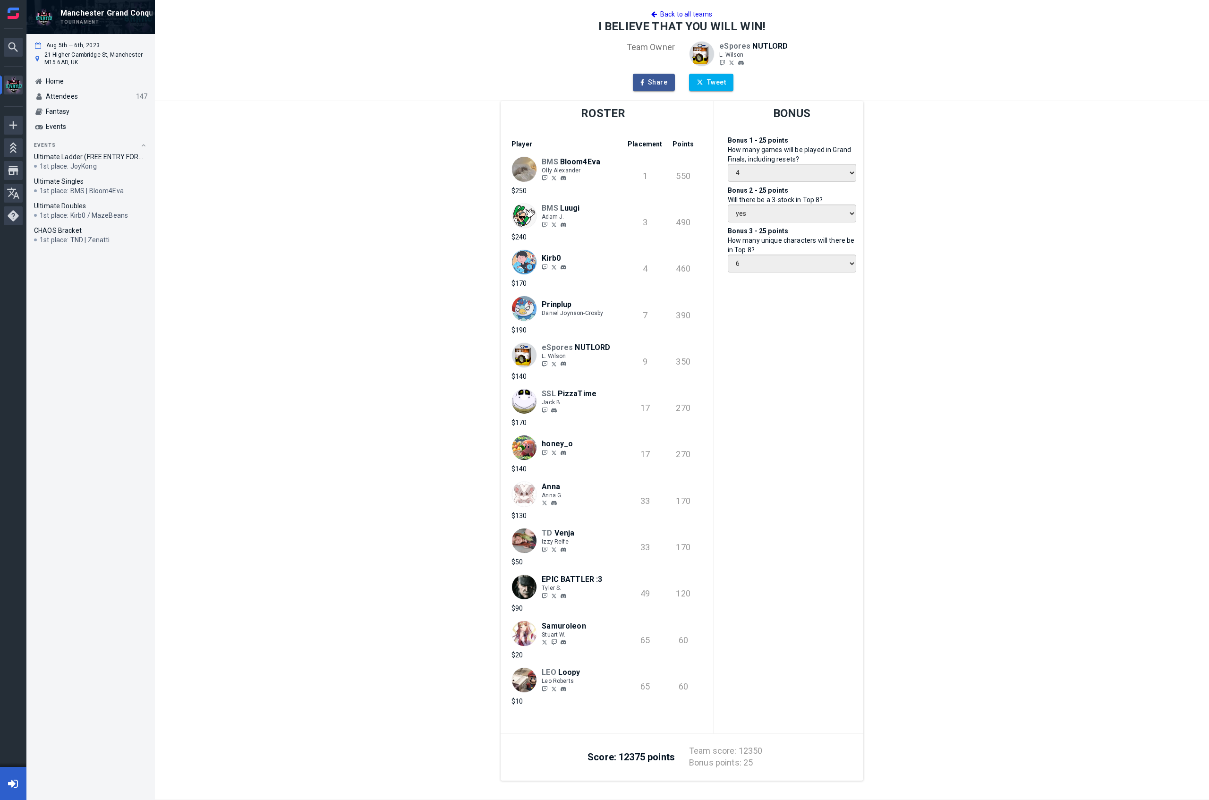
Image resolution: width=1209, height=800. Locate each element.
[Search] (13, 47)
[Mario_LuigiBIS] (554, 224)
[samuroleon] (544, 642)
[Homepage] (13, 13)
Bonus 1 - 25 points (758, 140)
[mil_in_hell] (544, 452)
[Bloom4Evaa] (554, 178)
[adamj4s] (563, 224)
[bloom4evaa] (563, 178)
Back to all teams (684, 14)
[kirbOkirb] (544, 267)
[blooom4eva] (544, 178)
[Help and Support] (13, 215)
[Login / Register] (13, 783)
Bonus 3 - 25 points (758, 231)
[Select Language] (13, 193)
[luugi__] (544, 224)
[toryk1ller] (544, 503)
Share (657, 82)
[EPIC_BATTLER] (544, 595)
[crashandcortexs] (731, 62)
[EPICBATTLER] (554, 595)
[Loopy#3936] (563, 689)
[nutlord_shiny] (722, 62)
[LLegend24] (544, 688)
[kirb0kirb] (563, 267)
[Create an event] (13, 125)
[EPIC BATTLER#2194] (563, 596)
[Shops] (13, 170)
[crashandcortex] (741, 63)
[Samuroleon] (554, 642)
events (45, 145)
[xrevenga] (563, 549)
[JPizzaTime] (544, 410)
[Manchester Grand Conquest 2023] (13, 86)
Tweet (716, 82)
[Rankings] (13, 147)
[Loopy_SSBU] (554, 688)
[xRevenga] (544, 549)
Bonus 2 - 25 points (758, 190)
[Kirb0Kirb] (554, 267)
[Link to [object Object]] (704, 54)
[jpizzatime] (554, 410)
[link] (741, 62)
